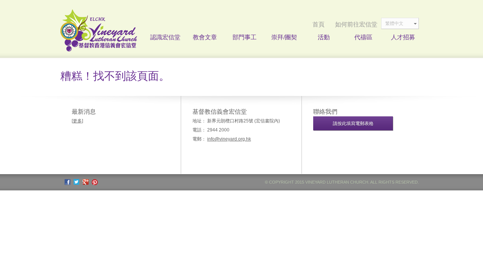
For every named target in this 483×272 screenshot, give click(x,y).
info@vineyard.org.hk (229, 139)
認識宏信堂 (165, 37)
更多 (77, 121)
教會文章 (205, 37)
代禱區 (363, 37)
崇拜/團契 (284, 37)
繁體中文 (394, 23)
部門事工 (244, 37)
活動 (324, 37)
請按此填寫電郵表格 (353, 123)
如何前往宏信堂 (356, 24)
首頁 (318, 24)
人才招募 (403, 37)
